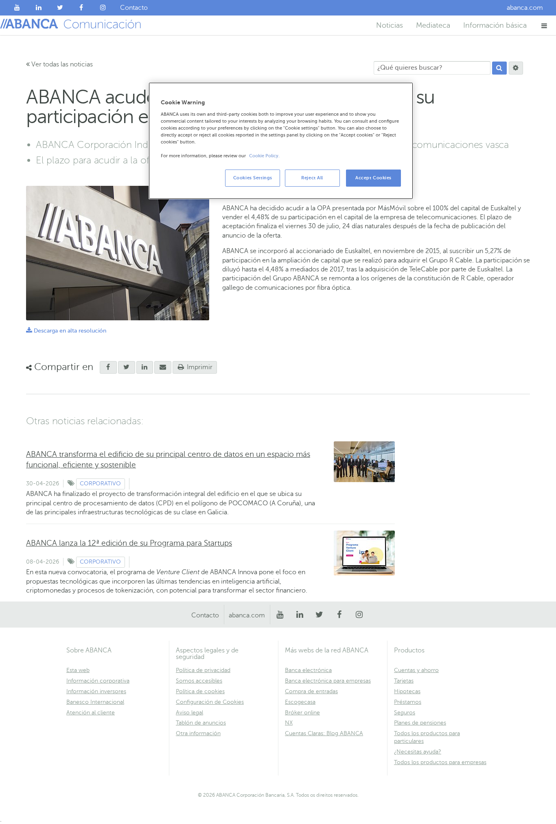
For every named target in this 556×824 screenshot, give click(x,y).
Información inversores (96, 691)
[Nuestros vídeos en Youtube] (17, 7)
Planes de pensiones (420, 723)
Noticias (389, 25)
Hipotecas (407, 691)
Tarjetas (404, 681)
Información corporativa (97, 681)
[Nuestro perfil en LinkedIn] (39, 7)
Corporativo (100, 483)
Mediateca (433, 25)
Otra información (198, 733)
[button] (544, 25)
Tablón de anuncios (201, 723)
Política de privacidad (203, 670)
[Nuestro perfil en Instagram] (103, 7)
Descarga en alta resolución (66, 331)
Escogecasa (300, 702)
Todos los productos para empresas (440, 762)
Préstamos (407, 702)
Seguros (404, 712)
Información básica (495, 25)
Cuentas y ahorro (416, 670)
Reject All (312, 178)
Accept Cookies (373, 178)
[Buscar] (499, 68)
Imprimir (198, 367)
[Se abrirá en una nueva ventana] (108, 367)
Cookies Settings (252, 178)
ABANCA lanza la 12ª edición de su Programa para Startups (129, 543)
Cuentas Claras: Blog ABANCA (324, 733)
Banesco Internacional (95, 702)
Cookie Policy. (264, 156)
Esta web (78, 670)
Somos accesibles (199, 681)
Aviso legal (189, 712)
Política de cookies (200, 691)
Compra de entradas (311, 691)
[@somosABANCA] (60, 7)
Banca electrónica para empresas (328, 681)
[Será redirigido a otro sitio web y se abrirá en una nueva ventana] (144, 367)
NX (289, 723)
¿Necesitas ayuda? (417, 752)
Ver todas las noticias (61, 64)
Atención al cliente (90, 712)
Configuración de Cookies (210, 702)
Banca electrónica (308, 670)
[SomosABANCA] (81, 7)
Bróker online (302, 712)
